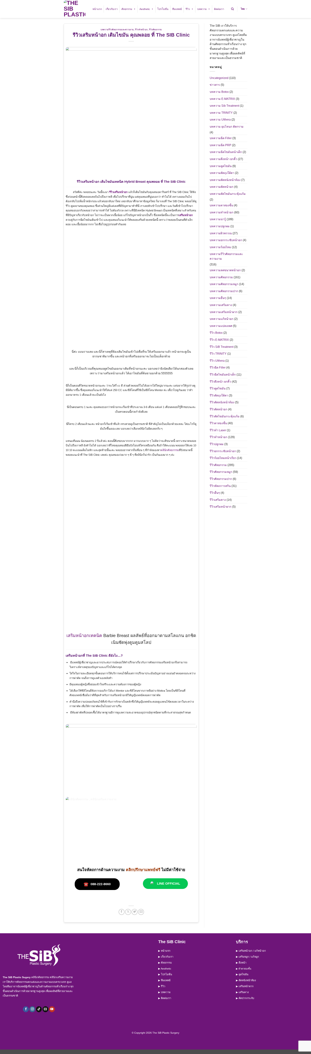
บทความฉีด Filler (221, 138)
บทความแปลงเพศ (221, 325)
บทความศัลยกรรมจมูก (224, 284)
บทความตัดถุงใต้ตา (222, 172)
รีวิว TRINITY (218, 353)
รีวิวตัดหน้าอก (218, 409)
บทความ (202, 9)
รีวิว (188, 9)
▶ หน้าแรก (164, 950)
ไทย (243, 9)
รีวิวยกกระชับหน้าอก (223, 451)
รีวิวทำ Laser (218, 430)
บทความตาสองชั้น (221, 205)
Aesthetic (144, 9)
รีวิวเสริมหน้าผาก (220, 506)
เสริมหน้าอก (186, 215)
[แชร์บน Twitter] (135, 912)
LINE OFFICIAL (168, 883)
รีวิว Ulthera (217, 360)
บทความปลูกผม (220, 226)
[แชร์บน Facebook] (122, 912)
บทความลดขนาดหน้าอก (225, 270)
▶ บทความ (164, 992)
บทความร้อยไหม (220, 247)
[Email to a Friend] (141, 912)
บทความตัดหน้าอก (221, 186)
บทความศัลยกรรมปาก (224, 291)
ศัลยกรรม (126, 9)
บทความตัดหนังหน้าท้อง (225, 179)
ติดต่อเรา (219, 9)
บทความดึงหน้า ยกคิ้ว (223, 159)
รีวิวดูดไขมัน (218, 388)
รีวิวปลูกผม (217, 444)
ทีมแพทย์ (177, 9)
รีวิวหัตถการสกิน (220, 485)
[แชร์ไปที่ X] (128, 912)
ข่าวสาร (215, 84)
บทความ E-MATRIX (222, 98)
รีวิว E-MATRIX (219, 339)
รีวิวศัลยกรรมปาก (221, 478)
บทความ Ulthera (220, 119)
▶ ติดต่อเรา (164, 998)
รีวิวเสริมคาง (218, 499)
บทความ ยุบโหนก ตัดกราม (227, 126)
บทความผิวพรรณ (221, 233)
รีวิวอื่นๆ (215, 492)
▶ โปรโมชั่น (165, 974)
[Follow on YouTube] (52, 1009)
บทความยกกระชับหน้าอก (226, 240)
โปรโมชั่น (162, 9)
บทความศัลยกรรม (221, 277)
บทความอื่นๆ (218, 297)
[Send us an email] (45, 1009)
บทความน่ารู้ (218, 219)
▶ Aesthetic (164, 968)
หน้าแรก (97, 9)
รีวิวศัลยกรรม (155, 29)
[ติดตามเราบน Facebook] (26, 1009)
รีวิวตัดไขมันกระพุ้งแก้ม (225, 416)
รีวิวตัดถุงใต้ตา (219, 395)
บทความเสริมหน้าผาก (224, 312)
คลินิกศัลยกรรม (170, 450)
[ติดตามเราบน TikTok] (39, 1009)
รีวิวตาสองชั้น (218, 423)
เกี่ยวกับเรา (112, 9)
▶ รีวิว (161, 986)
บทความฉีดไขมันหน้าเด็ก (226, 152)
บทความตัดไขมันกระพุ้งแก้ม (228, 193)
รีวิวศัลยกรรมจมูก (221, 471)
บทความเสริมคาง (221, 305)
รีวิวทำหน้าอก (141, 29)
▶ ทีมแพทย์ (164, 980)
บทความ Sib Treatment (224, 105)
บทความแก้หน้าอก (221, 318)
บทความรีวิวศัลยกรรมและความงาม (117, 29)
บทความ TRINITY (221, 112)
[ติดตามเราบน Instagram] (32, 1009)
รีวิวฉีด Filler (218, 367)
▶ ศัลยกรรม (165, 962)
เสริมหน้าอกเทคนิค (84, 635)
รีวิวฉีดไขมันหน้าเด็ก (223, 374)
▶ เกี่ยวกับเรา (165, 956)
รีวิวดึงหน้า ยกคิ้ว (220, 381)
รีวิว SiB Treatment (221, 346)
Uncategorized (219, 77)
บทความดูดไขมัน (221, 166)
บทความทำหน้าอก (221, 212)
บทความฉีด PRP (220, 145)
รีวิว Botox (216, 332)
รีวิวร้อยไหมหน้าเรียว (223, 458)
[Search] (232, 9)
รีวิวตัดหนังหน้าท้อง (222, 402)
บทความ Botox (219, 91)
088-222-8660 (97, 884)
